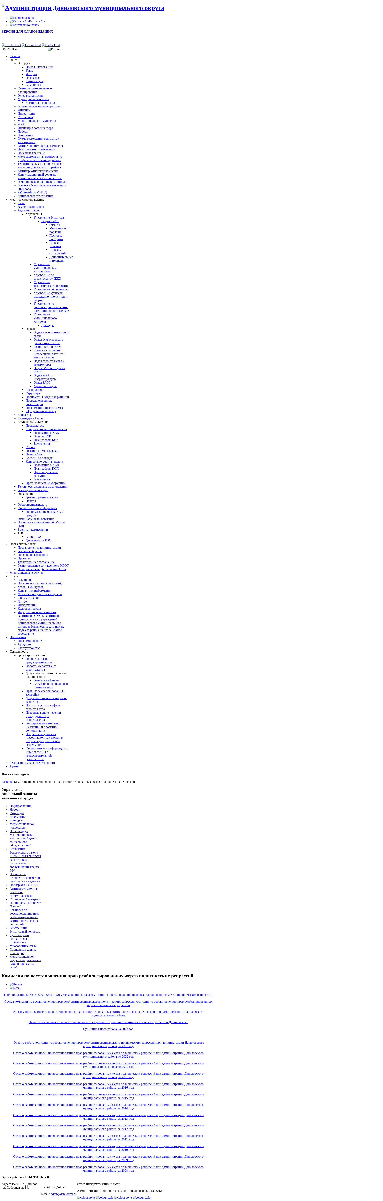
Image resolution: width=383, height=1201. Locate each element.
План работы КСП (46, 468)
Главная (7, 781)
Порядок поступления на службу (40, 583)
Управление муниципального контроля (45, 318)
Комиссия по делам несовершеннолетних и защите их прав (49, 354)
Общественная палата (32, 504)
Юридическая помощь (41, 411)
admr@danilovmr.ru (63, 1194)
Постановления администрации (39, 547)
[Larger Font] (51, 45)
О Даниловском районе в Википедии (43, 181)
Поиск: (6, 49)
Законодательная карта (33, 490)
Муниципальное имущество (37, 120)
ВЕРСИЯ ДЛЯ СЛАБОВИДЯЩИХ (27, 31)
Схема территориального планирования (35, 90)
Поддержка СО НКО (24, 885)
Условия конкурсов (31, 587)
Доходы (23, 601)
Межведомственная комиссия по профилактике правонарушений (40, 158)
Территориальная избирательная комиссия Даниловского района (40, 165)
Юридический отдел (47, 346)
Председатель (35, 425)
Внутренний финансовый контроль (25, 929)
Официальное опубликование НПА (42, 569)
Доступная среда (21, 895)
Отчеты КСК (42, 436)
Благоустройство (29, 648)
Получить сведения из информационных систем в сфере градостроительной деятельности (44, 739)
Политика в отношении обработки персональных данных (25, 877)
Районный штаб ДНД (32, 192)
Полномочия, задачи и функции (47, 397)
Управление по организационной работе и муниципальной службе (51, 307)
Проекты (24, 558)
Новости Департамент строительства (41, 667)
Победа (23, 131)
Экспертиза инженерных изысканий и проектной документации (43, 727)
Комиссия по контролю (41, 102)
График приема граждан (42, 497)
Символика (33, 84)
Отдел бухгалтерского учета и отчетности (48, 341)
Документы (17, 816)
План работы (34, 454)
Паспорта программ (56, 237)
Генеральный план (30, 95)
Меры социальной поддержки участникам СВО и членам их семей (25, 962)
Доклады (47, 325)
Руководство (34, 389)
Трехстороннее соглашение (36, 562)
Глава (21, 203)
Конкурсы (16, 820)
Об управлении (20, 806)
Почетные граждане (31, 153)
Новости (15, 809)
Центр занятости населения (36, 149)
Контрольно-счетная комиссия (46, 429)
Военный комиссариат (33, 529)
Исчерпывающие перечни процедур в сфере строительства (43, 716)
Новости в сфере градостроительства (39, 660)
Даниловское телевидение (35, 196)
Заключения (42, 443)
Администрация (29, 210)
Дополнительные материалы (61, 258)
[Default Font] (31, 45)
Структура (33, 393)
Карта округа (34, 81)
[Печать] (16, 984)
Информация (26, 605)
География (33, 77)
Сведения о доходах (39, 458)
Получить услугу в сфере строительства (43, 707)
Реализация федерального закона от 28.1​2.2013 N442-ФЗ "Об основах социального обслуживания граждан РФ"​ (25, 859)
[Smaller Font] (11, 45)
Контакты (24, 414)
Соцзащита (25, 117)
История (31, 74)
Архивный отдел (45, 386)
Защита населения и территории (40, 106)
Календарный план (31, 418)
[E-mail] (15, 988)
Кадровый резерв (29, 608)
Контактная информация (34, 590)
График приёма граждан (42, 450)
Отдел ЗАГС (42, 382)
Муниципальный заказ (33, 99)
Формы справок (28, 597)
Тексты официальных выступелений (43, 486)
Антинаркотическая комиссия (38, 171)
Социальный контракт (25, 899)
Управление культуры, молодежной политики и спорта (50, 296)
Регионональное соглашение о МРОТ (43, 565)
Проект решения (55, 244)
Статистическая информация (37, 508)
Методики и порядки (57, 230)
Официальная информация (36, 518)
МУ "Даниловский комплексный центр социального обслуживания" (23, 840)
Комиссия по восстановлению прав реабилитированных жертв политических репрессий (24, 917)
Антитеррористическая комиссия (40, 145)
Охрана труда (19, 831)
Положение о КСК (46, 432)
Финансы (24, 110)
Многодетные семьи (23, 946)
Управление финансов (49, 217)
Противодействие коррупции (46, 473)
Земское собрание (30, 551)
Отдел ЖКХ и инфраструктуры (45, 377)
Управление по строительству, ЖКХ (47, 276)
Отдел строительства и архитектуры (49, 362)
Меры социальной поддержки (22, 825)
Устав (29, 70)
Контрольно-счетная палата (44, 461)
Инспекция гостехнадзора (35, 128)
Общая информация (39, 67)
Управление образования (51, 289)
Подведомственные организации (39, 402)
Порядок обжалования (33, 554)
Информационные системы (44, 407)
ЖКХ (21, 124)
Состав (30, 447)
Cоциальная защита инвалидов (23, 951)
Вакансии (24, 579)
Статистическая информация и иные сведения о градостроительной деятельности (47, 754)
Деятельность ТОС (38, 540)
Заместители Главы (31, 206)
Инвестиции (26, 113)
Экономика (25, 135)
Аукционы (25, 644)
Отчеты (54, 224)
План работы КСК (46, 440)
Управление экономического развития (51, 283)
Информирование (30, 640)
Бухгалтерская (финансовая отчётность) (19, 938)
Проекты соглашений (57, 251)
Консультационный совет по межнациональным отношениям (40, 176)
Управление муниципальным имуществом (45, 267)
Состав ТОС (34, 536)
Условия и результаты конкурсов (40, 594)
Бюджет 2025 (50, 221)
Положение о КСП (46, 465)
